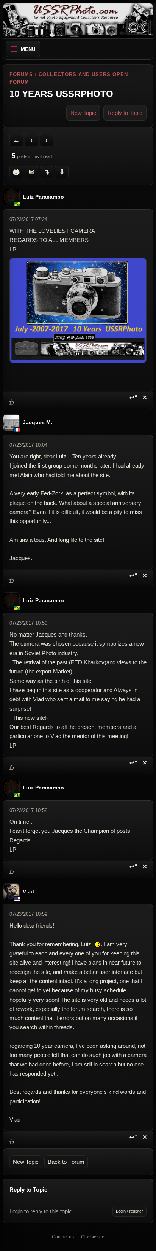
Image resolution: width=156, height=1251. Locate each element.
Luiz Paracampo (43, 197)
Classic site (93, 1237)
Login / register (129, 1211)
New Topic (83, 113)
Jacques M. (37, 423)
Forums (21, 74)
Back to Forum (66, 1162)
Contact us (63, 1237)
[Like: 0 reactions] (11, 402)
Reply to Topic (125, 113)
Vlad (28, 892)
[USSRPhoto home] (78, 20)
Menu (28, 49)
